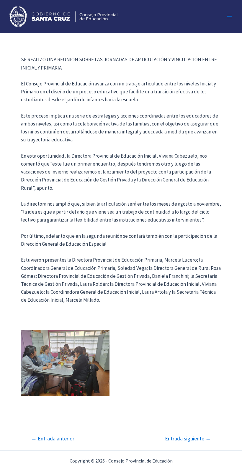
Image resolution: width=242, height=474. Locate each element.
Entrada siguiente (188, 438)
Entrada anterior (52, 438)
